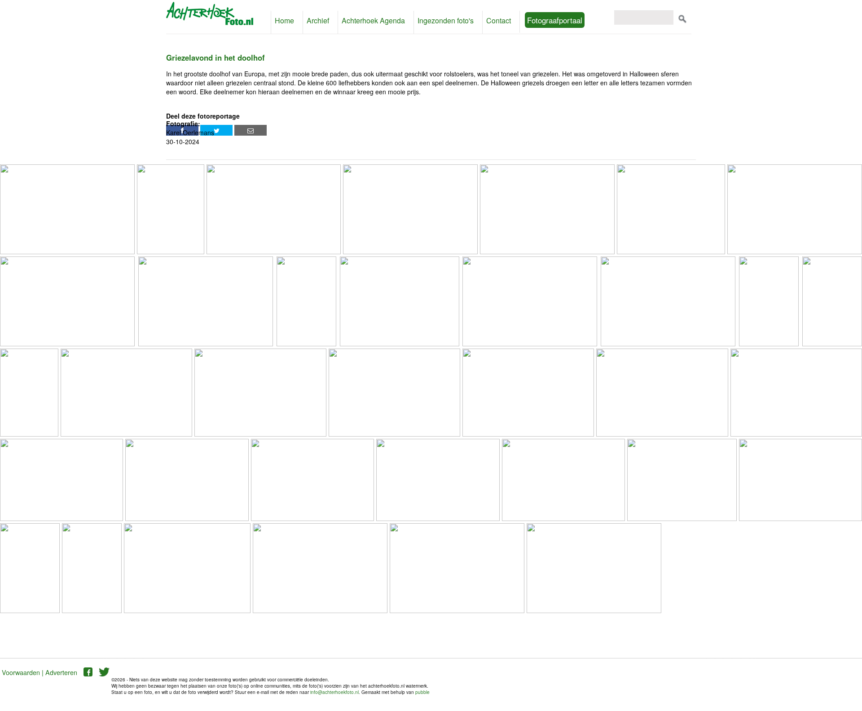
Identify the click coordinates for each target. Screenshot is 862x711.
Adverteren (61, 672)
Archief (314, 20)
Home (283, 20)
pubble (422, 692)
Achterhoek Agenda (365, 20)
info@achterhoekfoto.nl (334, 692)
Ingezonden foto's (432, 20)
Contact (481, 20)
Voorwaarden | (23, 672)
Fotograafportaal (535, 20)
